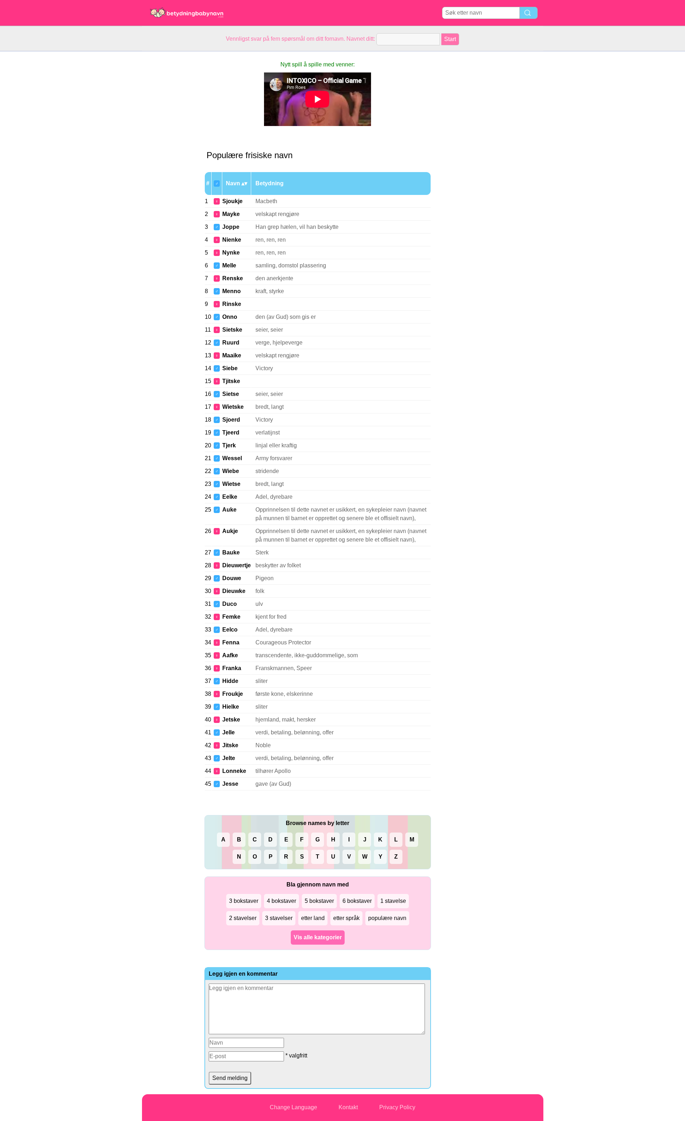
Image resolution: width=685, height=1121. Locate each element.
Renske (232, 278)
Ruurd (230, 343)
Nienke (231, 240)
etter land (313, 918)
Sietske (232, 330)
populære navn (387, 918)
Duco (229, 604)
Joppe (230, 227)
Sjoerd (231, 420)
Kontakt (348, 1107)
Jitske (230, 745)
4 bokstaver (281, 901)
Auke (229, 510)
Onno (229, 317)
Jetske (231, 720)
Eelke (229, 497)
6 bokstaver (357, 901)
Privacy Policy (397, 1107)
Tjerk (229, 445)
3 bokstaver (243, 901)
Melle (229, 265)
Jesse (230, 784)
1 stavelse (393, 901)
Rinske (231, 304)
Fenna (230, 642)
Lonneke (234, 771)
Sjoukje (232, 201)
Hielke (230, 707)
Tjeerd (230, 432)
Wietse (231, 484)
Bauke (231, 552)
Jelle (228, 732)
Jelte (228, 758)
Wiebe (230, 471)
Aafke (230, 655)
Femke (231, 617)
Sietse (230, 394)
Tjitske (231, 381)
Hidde (230, 681)
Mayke (231, 214)
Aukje (230, 531)
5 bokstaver (319, 901)
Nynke (231, 253)
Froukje (232, 694)
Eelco (230, 630)
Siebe (230, 368)
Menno (231, 291)
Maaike (231, 355)
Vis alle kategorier (318, 937)
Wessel (232, 458)
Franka (231, 668)
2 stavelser (243, 918)
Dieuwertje (236, 565)
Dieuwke (233, 591)
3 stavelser (279, 918)
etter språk (346, 918)
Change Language (293, 1107)
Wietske (233, 407)
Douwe (231, 578)
